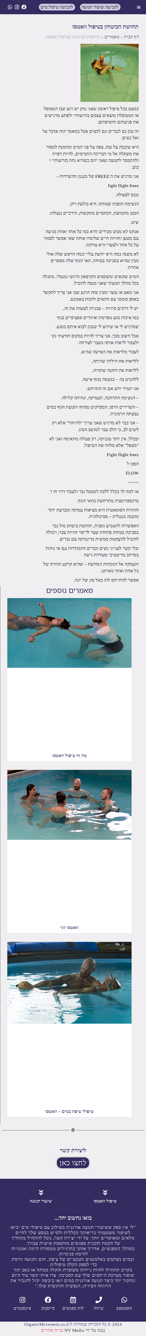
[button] (139, 7)
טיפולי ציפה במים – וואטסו (69, 1111)
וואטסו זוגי (69, 927)
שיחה (99, 1308)
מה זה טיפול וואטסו (69, 755)
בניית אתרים (52, 1330)
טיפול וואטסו (105, 1201)
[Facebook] (24, 7)
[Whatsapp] (10, 7)
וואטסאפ (124, 1308)
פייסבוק (48, 1308)
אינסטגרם (22, 1308)
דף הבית (131, 36)
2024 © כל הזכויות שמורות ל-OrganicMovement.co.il (73, 1324)
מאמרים (112, 36)
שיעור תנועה (41, 1201)
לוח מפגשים (73, 1308)
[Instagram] (17, 7)
